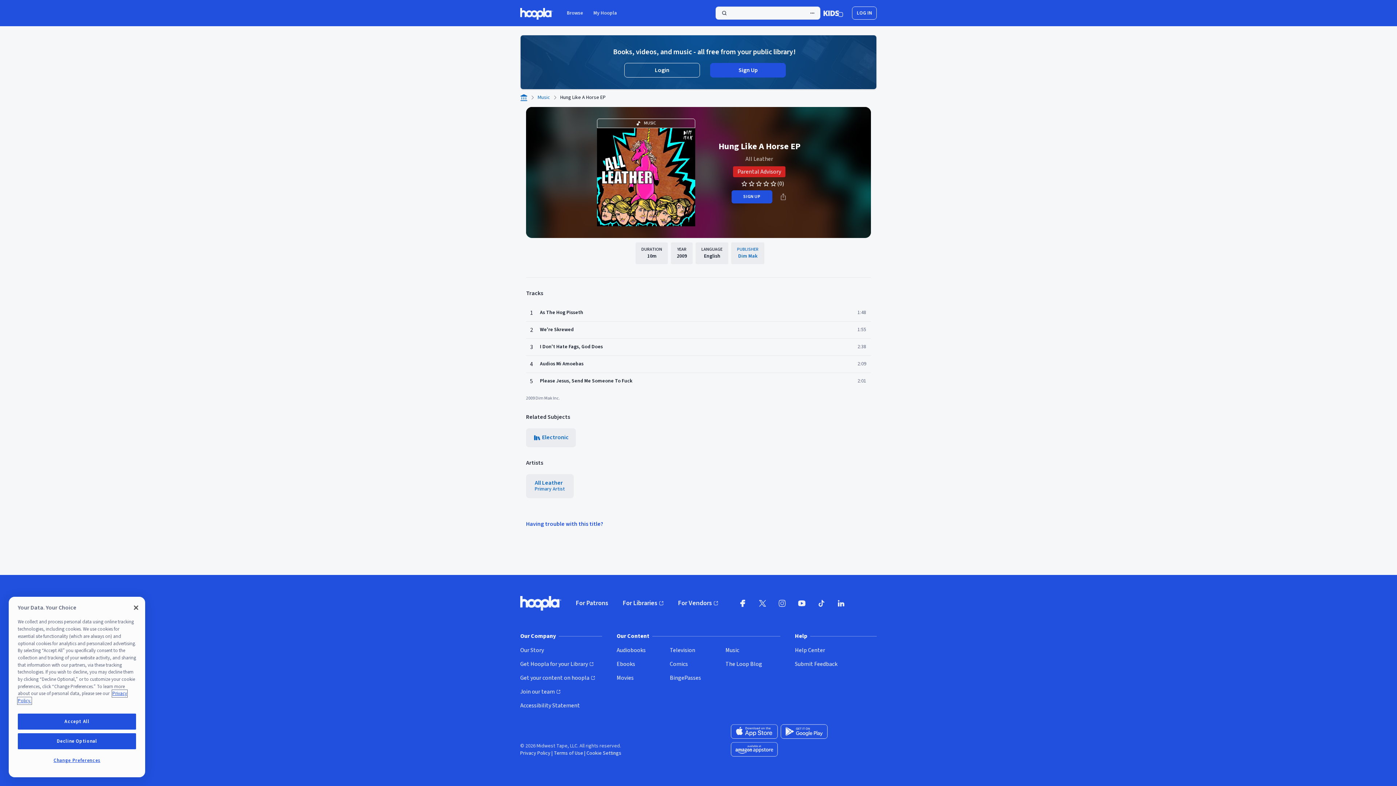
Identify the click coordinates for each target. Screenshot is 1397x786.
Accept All (76, 721)
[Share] (783, 197)
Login (662, 70)
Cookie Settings (603, 753)
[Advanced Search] (812, 13)
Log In (864, 13)
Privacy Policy (535, 753)
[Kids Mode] (833, 13)
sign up (751, 197)
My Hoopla (605, 13)
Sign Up (748, 70)
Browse (575, 13)
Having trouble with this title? (564, 524)
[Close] (136, 608)
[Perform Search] (768, 13)
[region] (77, 687)
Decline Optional (77, 741)
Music (544, 97)
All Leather (759, 159)
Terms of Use (568, 753)
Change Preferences (76, 760)
